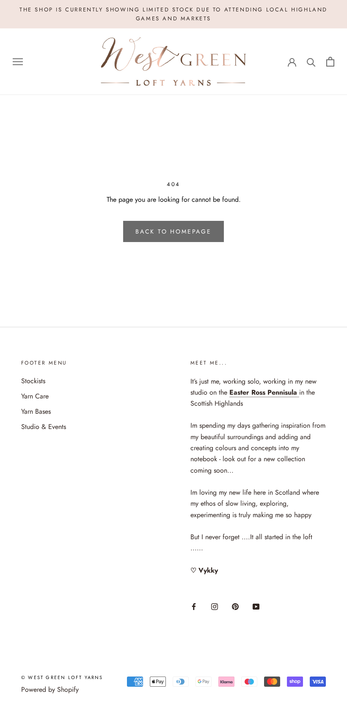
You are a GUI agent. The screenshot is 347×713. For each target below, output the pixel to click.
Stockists (33, 381)
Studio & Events (43, 427)
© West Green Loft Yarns (62, 677)
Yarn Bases (36, 411)
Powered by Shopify (50, 689)
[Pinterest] (235, 606)
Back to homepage (173, 231)
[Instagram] (214, 606)
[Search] (311, 61)
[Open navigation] (18, 61)
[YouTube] (256, 606)
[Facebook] (193, 606)
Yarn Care (35, 396)
